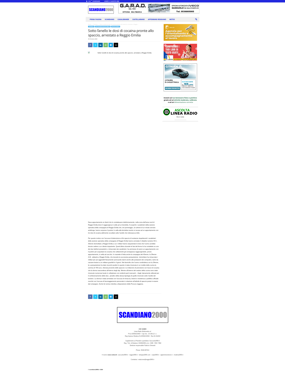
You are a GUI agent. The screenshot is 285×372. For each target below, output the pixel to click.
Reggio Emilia (115, 26)
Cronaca (95, 24)
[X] (95, 45)
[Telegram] (111, 45)
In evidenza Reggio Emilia (103, 26)
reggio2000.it (133, 355)
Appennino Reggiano (157, 19)
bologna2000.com (144, 355)
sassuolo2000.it (123, 355)
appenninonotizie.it (166, 355)
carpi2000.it (155, 355)
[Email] (116, 45)
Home (89, 24)
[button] (196, 19)
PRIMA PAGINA (95, 19)
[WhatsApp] (105, 45)
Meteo (172, 19)
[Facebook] (90, 45)
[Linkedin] (100, 45)
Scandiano (109, 19)
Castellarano (138, 19)
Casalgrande (123, 19)
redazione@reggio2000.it (146, 359)
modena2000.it (178, 355)
